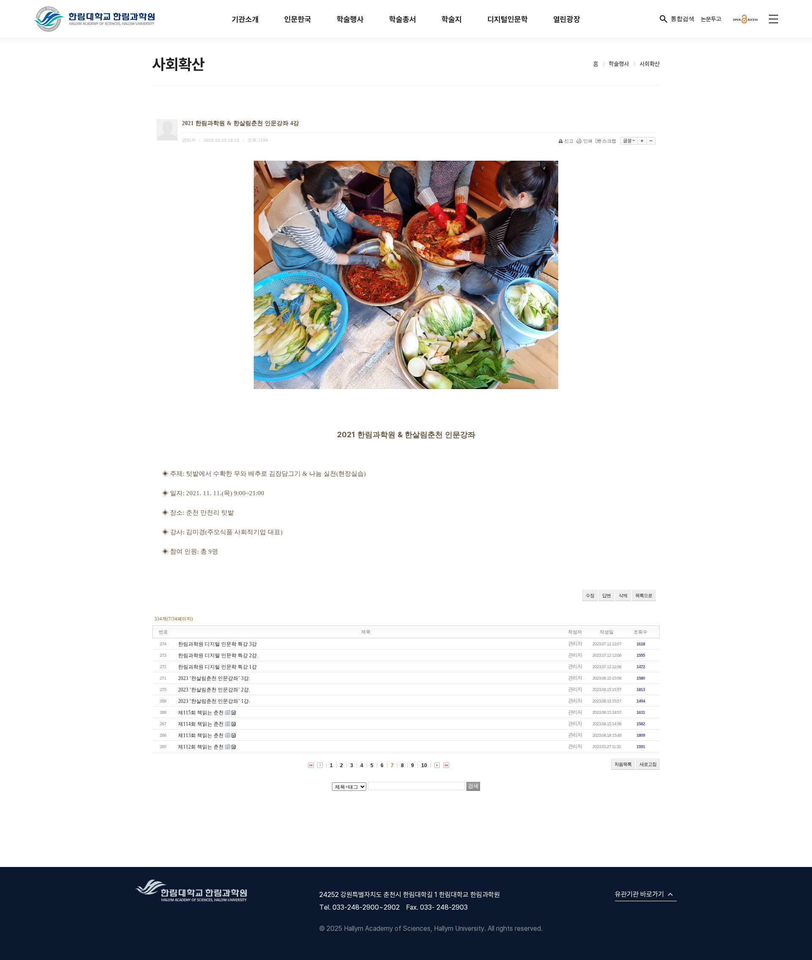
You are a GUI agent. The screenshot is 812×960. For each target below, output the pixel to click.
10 (424, 765)
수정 (590, 595)
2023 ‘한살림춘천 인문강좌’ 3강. (214, 678)
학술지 (452, 19)
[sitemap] (773, 19)
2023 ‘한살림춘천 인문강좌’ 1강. (214, 701)
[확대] (642, 141)
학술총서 (402, 19)
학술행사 (350, 19)
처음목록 (622, 764)
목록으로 (643, 595)
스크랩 (609, 140)
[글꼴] (629, 141)
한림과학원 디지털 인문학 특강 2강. (218, 655)
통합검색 (682, 18)
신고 (568, 140)
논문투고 (711, 19)
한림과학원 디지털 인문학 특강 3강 (217, 644)
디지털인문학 (507, 19)
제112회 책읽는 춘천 (201, 747)
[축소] (651, 141)
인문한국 (297, 19)
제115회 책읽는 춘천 (201, 713)
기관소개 (245, 19)
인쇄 (588, 140)
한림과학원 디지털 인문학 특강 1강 (217, 667)
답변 (606, 595)
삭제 (623, 595)
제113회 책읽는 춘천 (201, 735)
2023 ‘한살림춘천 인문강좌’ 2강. (214, 690)
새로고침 (647, 764)
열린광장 (566, 19)
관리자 (575, 644)
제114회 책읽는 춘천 (201, 724)
